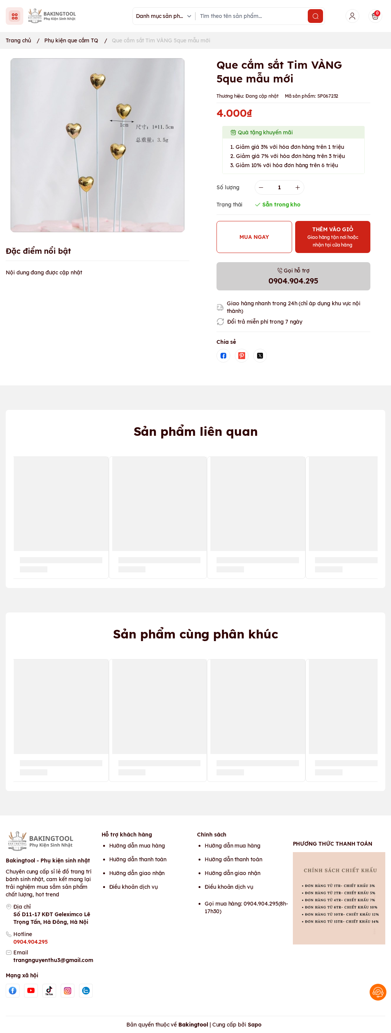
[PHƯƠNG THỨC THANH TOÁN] (339, 898)
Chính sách (211, 834)
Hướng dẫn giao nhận (137, 873)
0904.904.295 (30, 941)
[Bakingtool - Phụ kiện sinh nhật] (53, 16)
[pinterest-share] (242, 356)
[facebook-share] (223, 356)
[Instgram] (67, 991)
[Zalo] (86, 991)
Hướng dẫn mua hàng (137, 845)
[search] (315, 16)
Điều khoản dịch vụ (133, 886)
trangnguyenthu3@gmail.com (53, 960)
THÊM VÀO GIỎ (332, 237)
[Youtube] (31, 991)
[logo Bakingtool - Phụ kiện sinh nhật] (52, 841)
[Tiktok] (49, 991)
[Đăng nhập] (352, 16)
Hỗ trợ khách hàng (127, 834)
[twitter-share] (260, 356)
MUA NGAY (254, 237)
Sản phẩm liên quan (196, 431)
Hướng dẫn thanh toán (138, 859)
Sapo (255, 1024)
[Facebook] (12, 991)
